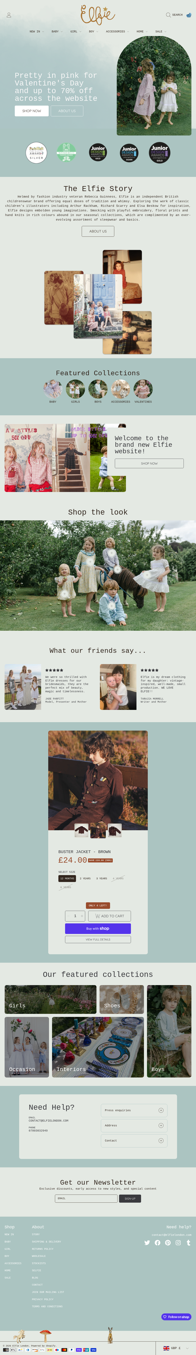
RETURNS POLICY (42, 1249)
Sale (159, 31)
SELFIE (36, 1270)
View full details (98, 939)
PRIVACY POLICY (42, 1299)
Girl (74, 31)
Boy (92, 31)
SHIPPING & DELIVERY (46, 1241)
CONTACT (37, 1285)
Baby (56, 31)
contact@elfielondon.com (171, 1235)
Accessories (116, 31)
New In (36, 31)
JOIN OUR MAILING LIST (48, 1292)
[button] (175, 15)
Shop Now (149, 463)
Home (141, 31)
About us (67, 111)
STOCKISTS (39, 1263)
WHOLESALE (39, 1256)
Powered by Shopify (43, 1346)
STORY (36, 1234)
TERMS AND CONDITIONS (47, 1306)
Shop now (31, 111)
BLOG (35, 1277)
